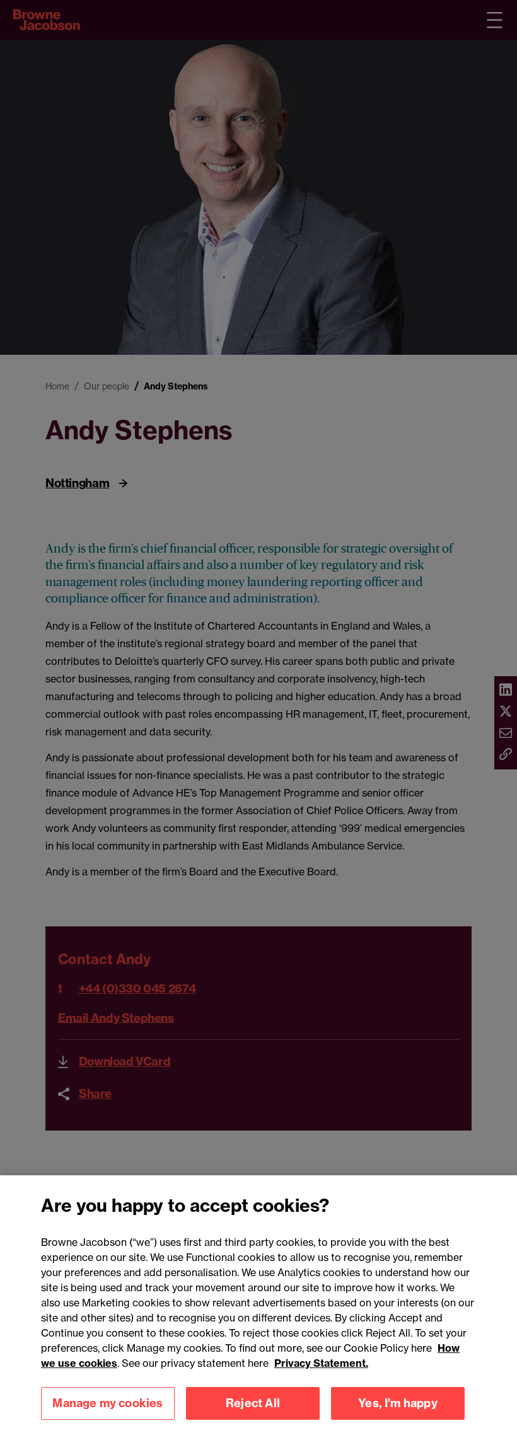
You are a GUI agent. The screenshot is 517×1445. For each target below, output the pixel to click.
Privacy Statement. (321, 1363)
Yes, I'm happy (398, 1403)
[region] (258, 1310)
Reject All (253, 1403)
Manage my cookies (107, 1403)
